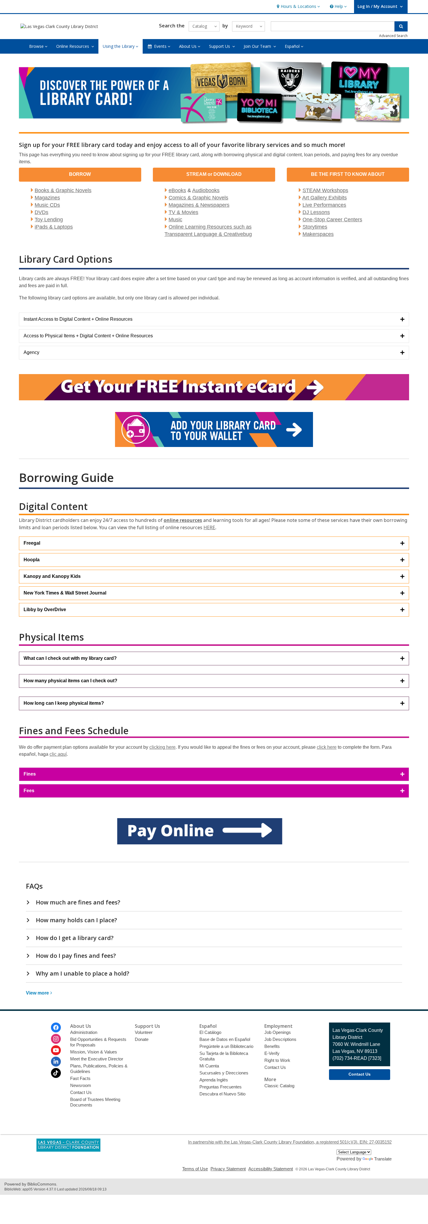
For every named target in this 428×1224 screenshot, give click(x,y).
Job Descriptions (280, 1039)
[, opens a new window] (214, 842)
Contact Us (81, 1092)
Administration (83, 1032)
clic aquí (58, 754)
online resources (183, 520)
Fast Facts (80, 1078)
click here (327, 747)
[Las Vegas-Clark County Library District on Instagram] (56, 1039)
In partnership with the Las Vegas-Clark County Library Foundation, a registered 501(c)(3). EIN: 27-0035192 (290, 1141)
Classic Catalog (279, 1085)
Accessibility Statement (270, 1168)
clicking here (162, 747)
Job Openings (277, 1032)
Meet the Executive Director (96, 1058)
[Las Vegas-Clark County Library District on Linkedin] (56, 1062)
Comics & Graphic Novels (198, 198)
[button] (298, 6)
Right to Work (277, 1060)
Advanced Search (393, 35)
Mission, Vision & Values (93, 1051)
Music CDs (47, 205)
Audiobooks (206, 190)
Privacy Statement (228, 1168)
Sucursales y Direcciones (223, 1072)
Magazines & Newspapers (199, 205)
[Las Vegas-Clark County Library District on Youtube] (56, 1050)
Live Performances (324, 205)
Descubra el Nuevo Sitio (222, 1093)
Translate (383, 1158)
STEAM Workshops (325, 190)
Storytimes (315, 227)
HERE (209, 527)
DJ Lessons (316, 212)
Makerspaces (318, 234)
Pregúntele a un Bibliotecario (226, 1046)
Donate (141, 1039)
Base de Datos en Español (224, 1039)
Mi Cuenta (209, 1065)
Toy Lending (49, 219)
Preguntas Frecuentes (220, 1086)
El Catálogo (210, 1032)
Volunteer (144, 1032)
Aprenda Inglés (213, 1079)
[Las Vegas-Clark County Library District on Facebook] (56, 1027)
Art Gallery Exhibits (324, 198)
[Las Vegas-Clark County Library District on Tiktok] (56, 1073)
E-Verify (272, 1053)
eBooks (177, 190)
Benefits (272, 1046)
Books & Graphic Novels (63, 190)
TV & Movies (183, 212)
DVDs (41, 212)
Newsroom (80, 1085)
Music (175, 219)
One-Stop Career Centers (332, 219)
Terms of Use (195, 1168)
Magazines (47, 198)
